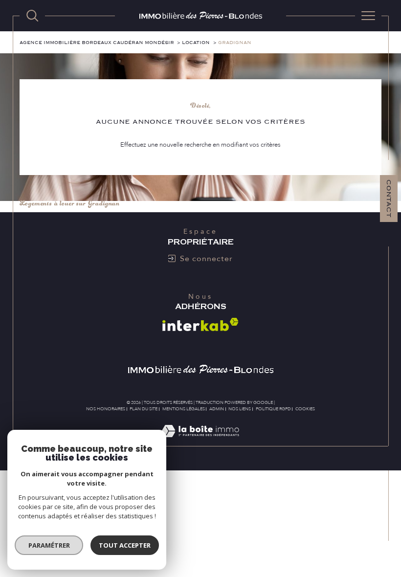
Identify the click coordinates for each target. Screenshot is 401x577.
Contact (389, 198)
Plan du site (143, 409)
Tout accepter (125, 545)
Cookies (305, 408)
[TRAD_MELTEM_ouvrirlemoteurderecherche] (32, 15)
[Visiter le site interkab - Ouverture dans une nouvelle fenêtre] (200, 324)
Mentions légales (183, 409)
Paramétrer (49, 545)
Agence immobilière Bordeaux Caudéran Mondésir (97, 42)
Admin (216, 409)
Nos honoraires (105, 409)
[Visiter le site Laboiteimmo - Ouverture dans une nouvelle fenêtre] (200, 441)
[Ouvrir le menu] (368, 15)
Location (196, 42)
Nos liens (239, 409)
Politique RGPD (273, 409)
